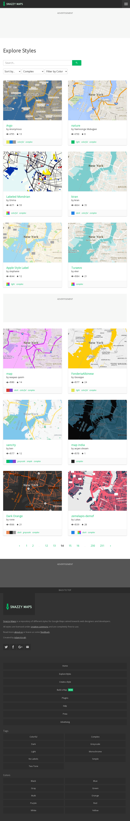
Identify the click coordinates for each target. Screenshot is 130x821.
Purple (33, 803)
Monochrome (95, 751)
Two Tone (33, 766)
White (33, 810)
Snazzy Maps (9, 621)
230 (93, 545)
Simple (95, 758)
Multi (33, 795)
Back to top (65, 590)
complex (29, 142)
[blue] (11, 142)
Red (95, 803)
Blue (95, 780)
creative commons (39, 626)
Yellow (95, 810)
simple (29, 461)
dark (78, 213)
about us (18, 632)
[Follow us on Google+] (20, 647)
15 (70, 545)
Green (95, 788)
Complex (95, 736)
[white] (76, 532)
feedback (45, 632)
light (78, 142)
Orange (95, 795)
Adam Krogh (20, 637)
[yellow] (8, 142)
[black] (73, 461)
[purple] (11, 390)
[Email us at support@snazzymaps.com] (27, 647)
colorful (20, 142)
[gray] (14, 142)
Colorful (33, 736)
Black (33, 780)
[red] (8, 390)
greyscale (21, 461)
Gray (33, 788)
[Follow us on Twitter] (6, 647)
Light (33, 751)
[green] (73, 142)
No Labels (33, 758)
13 (54, 545)
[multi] (8, 213)
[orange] (8, 532)
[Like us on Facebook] (13, 647)
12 (46, 545)
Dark (33, 744)
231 (102, 545)
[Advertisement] (65, 23)
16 (77, 545)
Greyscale (95, 744)
